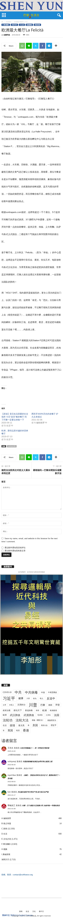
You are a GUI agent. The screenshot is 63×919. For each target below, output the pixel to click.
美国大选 (44, 725)
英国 (10, 730)
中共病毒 (31, 692)
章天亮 (21, 725)
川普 (33, 705)
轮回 (18, 730)
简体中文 (6, 915)
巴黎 (42, 705)
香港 (26, 730)
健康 (20, 698)
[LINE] (29, 46)
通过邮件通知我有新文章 (15, 551)
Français (29, 915)
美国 (35, 725)
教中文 (41, 911)
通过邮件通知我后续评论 (15, 547)
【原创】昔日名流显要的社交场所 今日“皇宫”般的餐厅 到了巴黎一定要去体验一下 (14, 417)
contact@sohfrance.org (23, 875)
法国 (56, 715)
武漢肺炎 (29, 715)
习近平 (9, 698)
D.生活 (22, 25)
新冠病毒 (29, 710)
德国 (50, 705)
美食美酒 (37, 25)
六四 (28, 698)
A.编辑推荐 (6, 818)
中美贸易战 (52, 692)
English (22, 915)
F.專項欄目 (5, 25)
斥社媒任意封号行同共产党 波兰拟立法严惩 (33, 792)
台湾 (4, 705)
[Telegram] (49, 46)
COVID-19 (7, 692)
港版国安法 (51, 720)
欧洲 (44, 710)
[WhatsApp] (22, 46)
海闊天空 (5, 859)
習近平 (53, 725)
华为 (34, 699)
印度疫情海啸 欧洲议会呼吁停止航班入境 (37, 761)
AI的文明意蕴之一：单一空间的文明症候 (34, 748)
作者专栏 (9, 22)
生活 (5, 725)
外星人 (11, 705)
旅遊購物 (29, 25)
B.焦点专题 (6, 823)
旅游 (37, 710)
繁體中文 (14, 915)
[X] (36, 46)
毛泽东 (40, 715)
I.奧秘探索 (5, 854)
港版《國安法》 (38, 720)
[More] (56, 46)
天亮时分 (21, 705)
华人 (42, 698)
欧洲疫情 (53, 710)
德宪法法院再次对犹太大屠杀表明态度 (15, 472)
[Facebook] (42, 46)
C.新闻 (4, 829)
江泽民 (48, 715)
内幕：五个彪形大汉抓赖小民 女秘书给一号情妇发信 (41, 805)
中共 (18, 692)
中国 (43, 692)
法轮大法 (22, 720)
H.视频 (4, 849)
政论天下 (18, 710)
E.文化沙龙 (6, 839)
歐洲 (5, 715)
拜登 (57, 705)
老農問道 (7, 35)
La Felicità (12, 446)
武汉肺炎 (15, 715)
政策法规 (6, 710)
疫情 (12, 725)
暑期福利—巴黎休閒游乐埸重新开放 (47, 472)
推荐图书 (8, 566)
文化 (34, 911)
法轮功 (7, 720)
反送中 (51, 698)
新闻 (20, 911)
